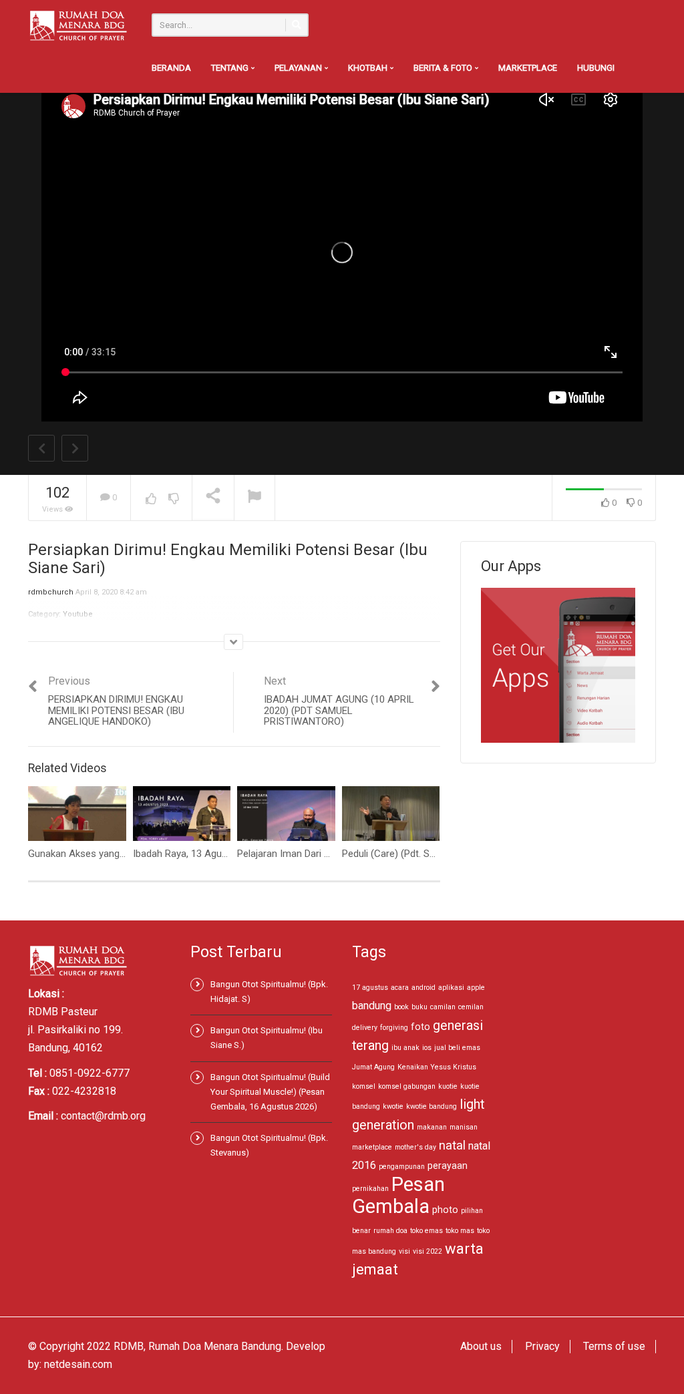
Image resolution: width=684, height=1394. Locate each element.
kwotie (393, 1106)
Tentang (230, 68)
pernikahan (370, 1188)
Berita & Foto (443, 68)
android (423, 987)
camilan (443, 1007)
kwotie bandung (431, 1106)
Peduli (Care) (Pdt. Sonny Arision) (415, 854)
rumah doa (390, 1230)
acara (400, 987)
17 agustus (370, 987)
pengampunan (402, 1166)
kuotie (448, 1086)
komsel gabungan (407, 1086)
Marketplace (527, 68)
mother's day (415, 1147)
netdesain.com (78, 1364)
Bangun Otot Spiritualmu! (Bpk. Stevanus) (269, 1145)
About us (481, 1346)
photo (445, 1209)
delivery (364, 1027)
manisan (464, 1127)
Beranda (171, 68)
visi (404, 1251)
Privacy (542, 1346)
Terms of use (614, 1346)
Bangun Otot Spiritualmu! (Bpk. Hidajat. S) (269, 991)
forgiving (394, 1027)
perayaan (448, 1165)
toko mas (460, 1230)
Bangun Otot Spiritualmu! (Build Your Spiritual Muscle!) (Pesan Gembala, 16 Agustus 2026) (270, 1091)
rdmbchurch (50, 592)
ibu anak (405, 1047)
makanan (432, 1127)
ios (427, 1047)
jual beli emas (457, 1047)
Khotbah (368, 68)
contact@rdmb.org (103, 1115)
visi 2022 (427, 1251)
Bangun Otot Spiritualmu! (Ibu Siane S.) (266, 1037)
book (401, 1007)
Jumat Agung (373, 1067)
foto (420, 1026)
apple (476, 987)
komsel (363, 1086)
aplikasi (451, 987)
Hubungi (596, 68)
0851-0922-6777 (89, 1073)
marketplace (372, 1147)
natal (452, 1145)
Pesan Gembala (398, 1195)
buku (419, 1007)
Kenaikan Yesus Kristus (436, 1067)
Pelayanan (299, 68)
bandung (371, 1005)
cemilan (471, 1007)
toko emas (426, 1230)
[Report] (254, 498)
